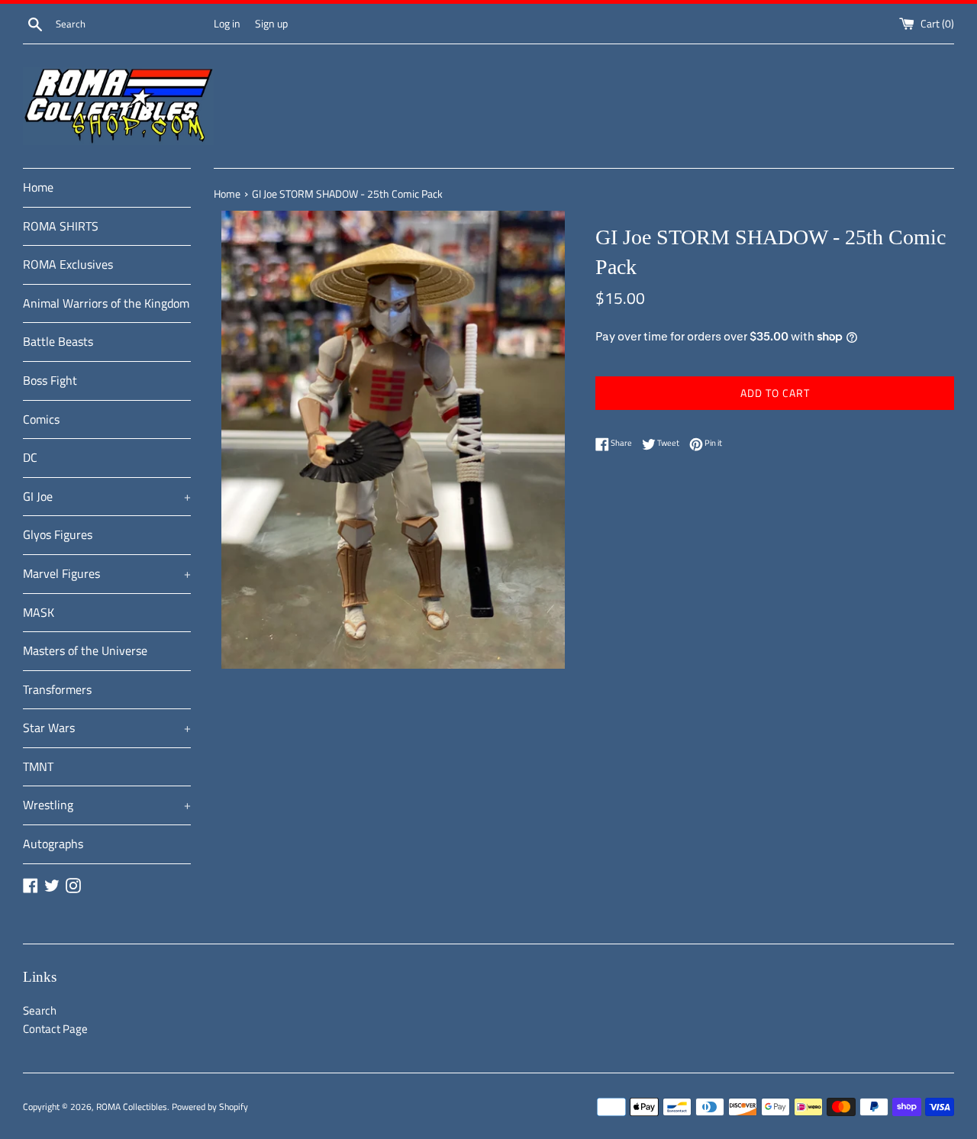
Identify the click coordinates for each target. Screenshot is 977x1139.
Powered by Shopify (210, 1106)
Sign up (271, 23)
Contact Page (55, 1028)
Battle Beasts (58, 341)
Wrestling (107, 804)
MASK (38, 612)
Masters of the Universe (85, 650)
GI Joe (107, 496)
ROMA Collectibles (131, 1106)
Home (38, 187)
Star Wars (107, 727)
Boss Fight (50, 380)
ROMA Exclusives (68, 264)
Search (39, 1010)
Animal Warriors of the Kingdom (106, 303)
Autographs (53, 843)
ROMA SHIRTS (60, 226)
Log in (227, 23)
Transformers (57, 689)
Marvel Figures (107, 573)
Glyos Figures (57, 534)
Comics (41, 419)
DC (30, 457)
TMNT (38, 766)
